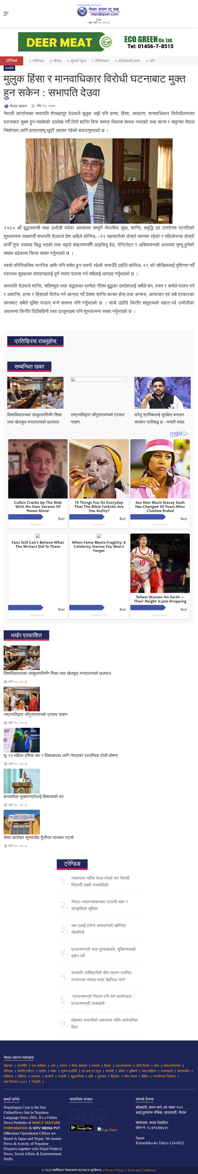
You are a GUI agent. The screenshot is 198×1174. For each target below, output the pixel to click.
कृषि (90, 1076)
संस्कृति (36, 1082)
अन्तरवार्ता (167, 1071)
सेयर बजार (130, 1076)
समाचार (8, 1066)
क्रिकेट (115, 1076)
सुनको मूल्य (78, 61)
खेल (156, 1066)
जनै (151, 61)
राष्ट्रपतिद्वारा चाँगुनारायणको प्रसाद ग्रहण (35, 714)
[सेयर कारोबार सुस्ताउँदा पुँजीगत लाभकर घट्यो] (99, 822)
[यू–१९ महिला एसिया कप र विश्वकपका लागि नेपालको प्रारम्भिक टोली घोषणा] (99, 740)
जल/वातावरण (123, 1066)
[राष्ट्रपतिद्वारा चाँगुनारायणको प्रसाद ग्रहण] (99, 393)
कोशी (121, 1071)
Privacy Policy (114, 1170)
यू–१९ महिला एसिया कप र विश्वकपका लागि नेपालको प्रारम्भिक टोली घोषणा (61, 755)
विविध (144, 1076)
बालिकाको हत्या (129, 61)
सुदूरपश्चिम (77, 1076)
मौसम (57, 61)
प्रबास (95, 1066)
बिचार (107, 1066)
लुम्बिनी (133, 1071)
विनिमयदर (102, 61)
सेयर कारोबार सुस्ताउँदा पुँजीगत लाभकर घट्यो (39, 837)
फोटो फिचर (142, 1066)
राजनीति (9, 68)
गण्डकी (62, 1076)
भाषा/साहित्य (149, 1071)
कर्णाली (110, 1071)
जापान (63, 1066)
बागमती (49, 1076)
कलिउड (8, 1071)
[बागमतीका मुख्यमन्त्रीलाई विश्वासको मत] (99, 781)
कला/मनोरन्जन (172, 1066)
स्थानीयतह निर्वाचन (164, 1076)
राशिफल (38, 61)
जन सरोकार (39, 1066)
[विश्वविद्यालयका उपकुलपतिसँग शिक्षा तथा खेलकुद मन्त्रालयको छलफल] (35, 393)
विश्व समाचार (79, 1066)
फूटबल (102, 1076)
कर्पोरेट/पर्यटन (26, 1071)
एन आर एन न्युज (91, 1071)
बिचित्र (22, 1076)
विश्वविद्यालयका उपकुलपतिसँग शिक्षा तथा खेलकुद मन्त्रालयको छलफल (57, 673)
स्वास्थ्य (35, 1076)
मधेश (53, 1071)
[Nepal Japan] (99, 10)
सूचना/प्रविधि (69, 1071)
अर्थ (52, 1066)
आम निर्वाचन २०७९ (15, 1082)
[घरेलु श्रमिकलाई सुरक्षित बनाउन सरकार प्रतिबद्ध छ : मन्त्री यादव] (162, 393)
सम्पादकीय (183, 1071)
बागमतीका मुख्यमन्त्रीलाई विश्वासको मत (34, 796)
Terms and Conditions (141, 1170)
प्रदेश (42, 1071)
